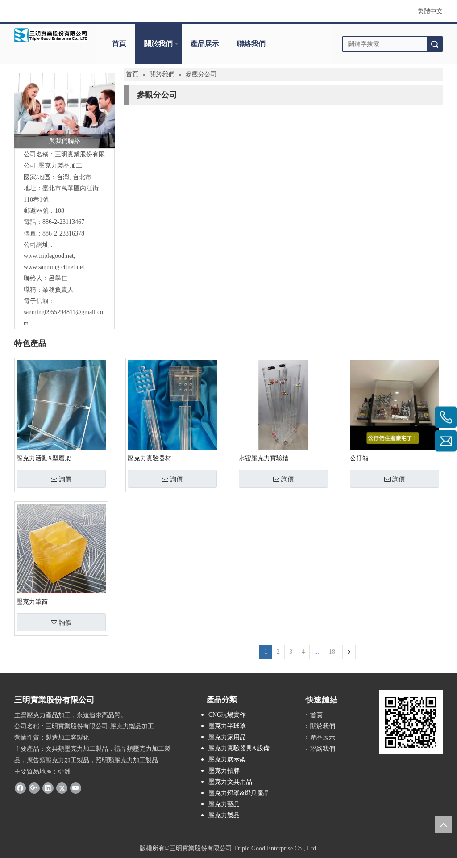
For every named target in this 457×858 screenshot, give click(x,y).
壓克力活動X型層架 (44, 458)
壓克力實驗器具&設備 (239, 748)
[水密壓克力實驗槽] (283, 404)
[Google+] (34, 788)
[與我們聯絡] (64, 110)
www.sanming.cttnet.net (54, 267)
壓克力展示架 (227, 759)
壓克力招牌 (224, 770)
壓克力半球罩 (227, 726)
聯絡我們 (251, 43)
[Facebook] (20, 788)
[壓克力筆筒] (61, 567)
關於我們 (158, 43)
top (443, 824)
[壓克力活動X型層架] (61, 431)
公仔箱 (359, 458)
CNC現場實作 (227, 714)
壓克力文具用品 (230, 781)
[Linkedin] (48, 788)
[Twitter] (61, 788)
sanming (34, 312)
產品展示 (205, 43)
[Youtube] (75, 788)
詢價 (65, 479)
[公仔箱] (394, 406)
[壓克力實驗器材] (172, 421)
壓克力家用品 (227, 737)
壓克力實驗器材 (149, 458)
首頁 (119, 43)
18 (332, 651)
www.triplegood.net (49, 255)
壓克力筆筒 (32, 601)
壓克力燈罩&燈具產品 (239, 793)
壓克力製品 (224, 815)
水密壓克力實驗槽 (264, 458)
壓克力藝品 (224, 804)
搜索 (434, 44)
